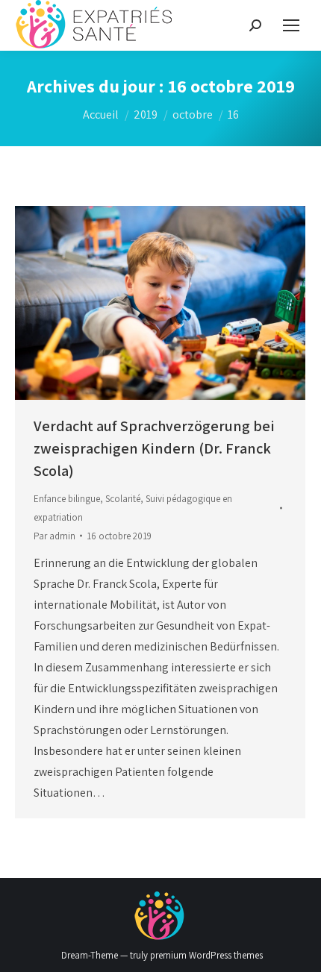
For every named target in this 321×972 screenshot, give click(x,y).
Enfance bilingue (67, 498)
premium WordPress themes (206, 955)
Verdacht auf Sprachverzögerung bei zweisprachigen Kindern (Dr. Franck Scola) (154, 448)
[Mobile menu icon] (291, 25)
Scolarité (122, 498)
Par (54, 536)
